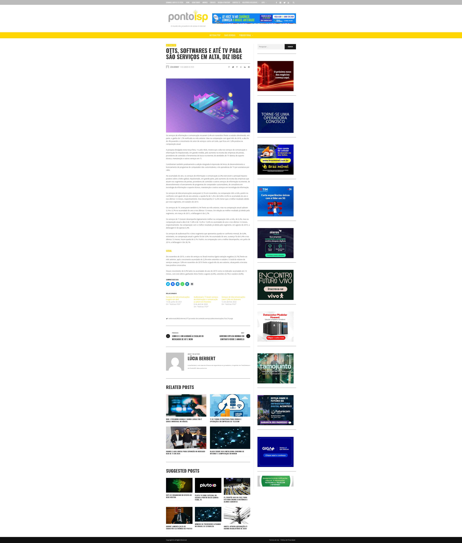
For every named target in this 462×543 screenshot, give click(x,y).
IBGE (178, 318)
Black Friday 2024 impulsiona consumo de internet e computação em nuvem (227, 452)
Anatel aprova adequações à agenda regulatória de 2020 (235, 527)
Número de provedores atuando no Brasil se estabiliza (208, 525)
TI (224, 318)
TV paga (230, 318)
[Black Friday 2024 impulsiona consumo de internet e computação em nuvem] (226, 438)
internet (182, 318)
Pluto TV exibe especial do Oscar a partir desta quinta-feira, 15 (207, 497)
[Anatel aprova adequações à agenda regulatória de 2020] (233, 515)
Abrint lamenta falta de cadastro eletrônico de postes (179, 527)
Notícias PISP (171, 45)
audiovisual (172, 318)
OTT (187, 318)
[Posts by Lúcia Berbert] (167, 66)
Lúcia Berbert (174, 67)
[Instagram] (280, 2)
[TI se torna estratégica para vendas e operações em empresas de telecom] (226, 405)
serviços (208, 318)
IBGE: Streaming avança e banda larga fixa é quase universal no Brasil (184, 420)
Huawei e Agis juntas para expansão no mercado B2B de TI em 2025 (185, 452)
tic (226, 318)
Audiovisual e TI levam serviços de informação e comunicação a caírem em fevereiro (206, 299)
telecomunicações (217, 318)
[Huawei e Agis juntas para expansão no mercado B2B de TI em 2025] (182, 438)
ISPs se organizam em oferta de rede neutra (179, 496)
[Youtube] (288, 2)
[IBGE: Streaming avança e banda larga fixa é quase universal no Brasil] (182, 405)
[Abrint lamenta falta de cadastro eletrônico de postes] (175, 515)
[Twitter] (284, 2)
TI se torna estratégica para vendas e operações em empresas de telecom (225, 420)
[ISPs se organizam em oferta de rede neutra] (175, 485)
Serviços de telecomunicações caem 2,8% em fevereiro (233, 298)
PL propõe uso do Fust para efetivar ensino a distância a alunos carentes (235, 499)
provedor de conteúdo (197, 318)
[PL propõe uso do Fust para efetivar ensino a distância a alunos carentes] (233, 486)
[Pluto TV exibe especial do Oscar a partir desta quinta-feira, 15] (204, 485)
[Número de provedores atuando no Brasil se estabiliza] (204, 514)
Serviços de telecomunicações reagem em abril (178, 298)
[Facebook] (276, 2)
